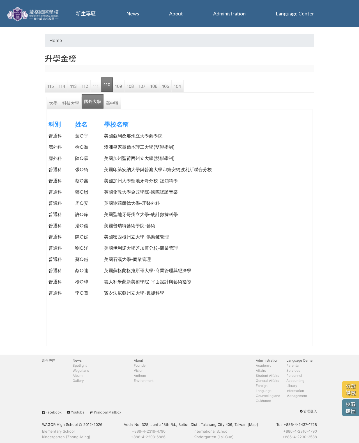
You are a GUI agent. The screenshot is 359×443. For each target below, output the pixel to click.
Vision (138, 370)
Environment (143, 380)
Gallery (78, 380)
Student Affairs (267, 375)
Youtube (77, 412)
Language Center (295, 13)
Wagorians (81, 370)
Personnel (294, 375)
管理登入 (310, 411)
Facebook (53, 412)
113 (73, 86)
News (132, 13)
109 (118, 86)
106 (153, 86)
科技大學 (70, 103)
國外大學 (92, 101)
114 (62, 86)
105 (165, 86)
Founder (140, 365)
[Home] (34, 13)
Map (253, 424)
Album (77, 375)
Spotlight (80, 365)
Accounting (295, 380)
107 (142, 86)
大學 (53, 103)
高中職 (112, 103)
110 (107, 84)
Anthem (140, 375)
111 (96, 86)
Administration (229, 13)
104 (177, 86)
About (176, 13)
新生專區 (86, 13)
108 (130, 86)
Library (291, 386)
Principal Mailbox (107, 412)
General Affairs (267, 380)
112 (85, 86)
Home (55, 40)
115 (50, 86)
